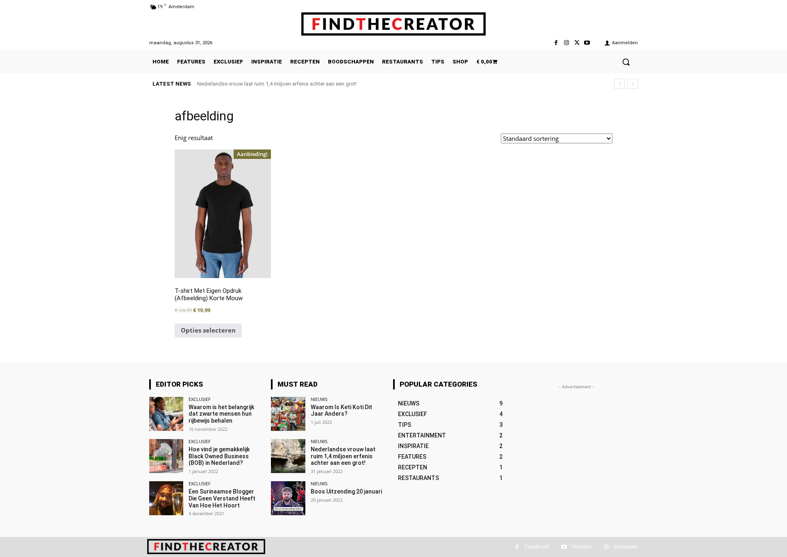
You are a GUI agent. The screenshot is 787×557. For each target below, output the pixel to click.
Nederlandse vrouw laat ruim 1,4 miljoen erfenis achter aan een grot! (277, 84)
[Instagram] (566, 43)
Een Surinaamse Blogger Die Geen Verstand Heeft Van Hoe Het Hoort (222, 498)
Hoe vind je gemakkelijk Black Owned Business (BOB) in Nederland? (219, 456)
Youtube (581, 546)
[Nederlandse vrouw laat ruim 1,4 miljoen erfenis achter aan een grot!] (288, 456)
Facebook (537, 546)
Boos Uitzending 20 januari (346, 491)
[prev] (619, 84)
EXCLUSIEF (200, 399)
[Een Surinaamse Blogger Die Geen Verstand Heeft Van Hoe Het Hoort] (166, 498)
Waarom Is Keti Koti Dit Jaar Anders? (341, 410)
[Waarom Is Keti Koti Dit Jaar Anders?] (288, 414)
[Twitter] (577, 43)
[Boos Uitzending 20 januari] (288, 498)
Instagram (626, 546)
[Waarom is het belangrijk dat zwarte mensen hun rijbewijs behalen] (166, 414)
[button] (626, 62)
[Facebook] (556, 43)
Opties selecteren (208, 330)
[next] (633, 84)
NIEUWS (319, 399)
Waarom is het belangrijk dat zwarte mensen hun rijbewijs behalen (221, 414)
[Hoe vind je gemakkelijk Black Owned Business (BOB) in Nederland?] (166, 456)
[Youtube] (587, 43)
